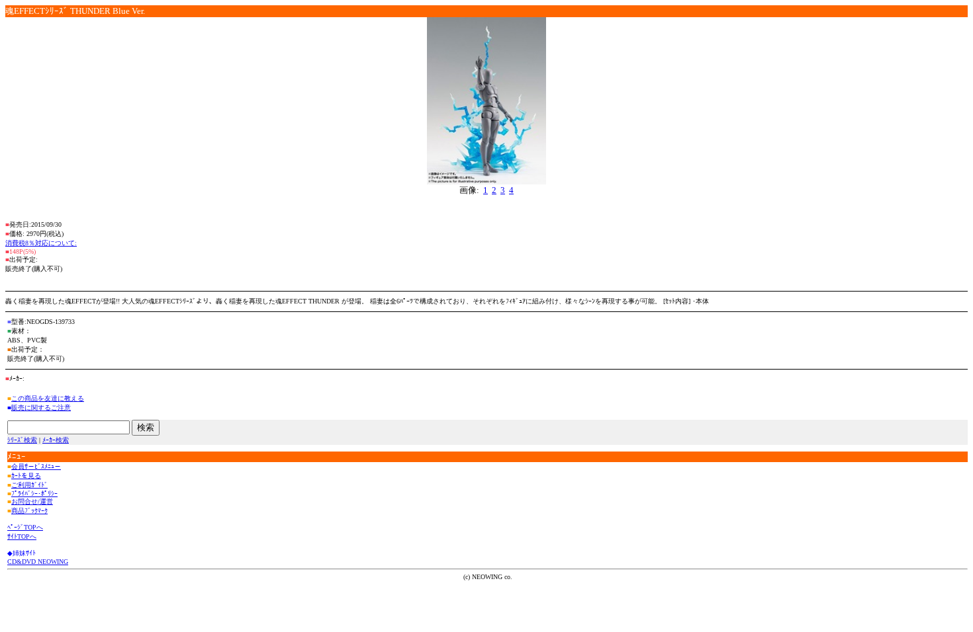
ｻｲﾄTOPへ (21, 536)
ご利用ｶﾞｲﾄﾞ (29, 485)
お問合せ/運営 (32, 501)
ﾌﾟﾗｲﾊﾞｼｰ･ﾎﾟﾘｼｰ (34, 493)
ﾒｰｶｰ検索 (55, 440)
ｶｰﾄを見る (26, 475)
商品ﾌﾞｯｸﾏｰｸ (29, 510)
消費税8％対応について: (41, 243)
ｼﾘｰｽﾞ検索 (22, 440)
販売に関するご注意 (41, 407)
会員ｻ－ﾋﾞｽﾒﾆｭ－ (36, 466)
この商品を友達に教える (47, 398)
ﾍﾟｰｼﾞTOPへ (25, 527)
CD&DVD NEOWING (37, 561)
